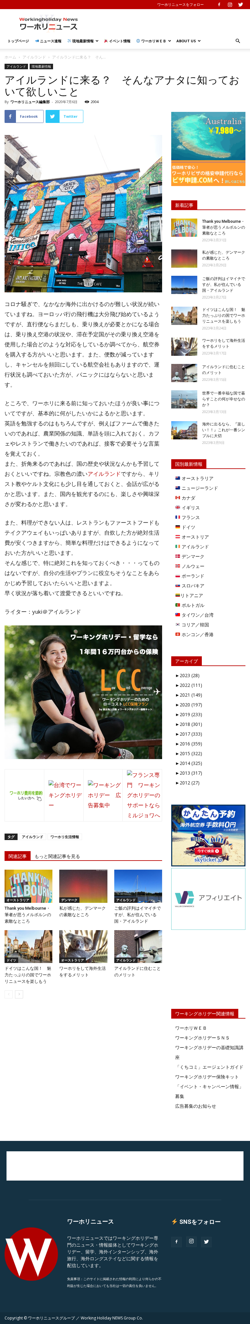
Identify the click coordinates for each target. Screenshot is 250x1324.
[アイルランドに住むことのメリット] (138, 946)
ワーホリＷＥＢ (153, 40)
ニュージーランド (199, 488)
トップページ (18, 40)
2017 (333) (188, 734)
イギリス (190, 507)
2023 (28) (187, 675)
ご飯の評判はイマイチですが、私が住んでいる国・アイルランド (137, 915)
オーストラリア (18, 900)
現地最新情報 (82, 40)
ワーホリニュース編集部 (30, 101)
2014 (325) (188, 763)
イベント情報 (119, 40)
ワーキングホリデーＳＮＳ (202, 1038)
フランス (190, 517)
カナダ (187, 498)
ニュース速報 (50, 40)
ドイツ (11, 960)
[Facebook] (219, 4)
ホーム (10, 57)
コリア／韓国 (194, 625)
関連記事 (17, 856)
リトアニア (191, 595)
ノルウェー (192, 566)
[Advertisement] (169, 23)
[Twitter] (240, 4)
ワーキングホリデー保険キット (207, 1077)
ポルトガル (192, 605)
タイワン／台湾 (197, 615)
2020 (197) (188, 705)
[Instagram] (230, 4)
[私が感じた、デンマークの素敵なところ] (83, 886)
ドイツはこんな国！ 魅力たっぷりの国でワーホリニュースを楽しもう (28, 975)
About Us (186, 40)
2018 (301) (188, 724)
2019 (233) (188, 714)
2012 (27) (187, 783)
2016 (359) (188, 744)
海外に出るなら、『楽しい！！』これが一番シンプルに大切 (223, 430)
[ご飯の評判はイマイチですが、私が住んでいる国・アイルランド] (138, 886)
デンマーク (69, 900)
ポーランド (192, 576)
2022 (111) (188, 685)
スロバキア (192, 585)
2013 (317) (188, 773)
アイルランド (34, 57)
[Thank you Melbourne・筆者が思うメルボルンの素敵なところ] (28, 886)
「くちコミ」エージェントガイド (209, 1067)
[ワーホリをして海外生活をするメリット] (83, 946)
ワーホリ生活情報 (64, 836)
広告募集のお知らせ (195, 1106)
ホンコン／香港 (197, 634)
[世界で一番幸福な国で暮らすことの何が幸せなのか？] (184, 399)
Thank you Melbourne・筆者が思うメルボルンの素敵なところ (28, 915)
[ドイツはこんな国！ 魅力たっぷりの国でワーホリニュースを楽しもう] (28, 946)
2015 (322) (188, 753)
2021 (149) (188, 695)
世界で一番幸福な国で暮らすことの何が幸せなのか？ (223, 399)
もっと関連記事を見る (57, 856)
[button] (237, 41)
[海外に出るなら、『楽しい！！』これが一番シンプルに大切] (184, 430)
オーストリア (194, 537)
